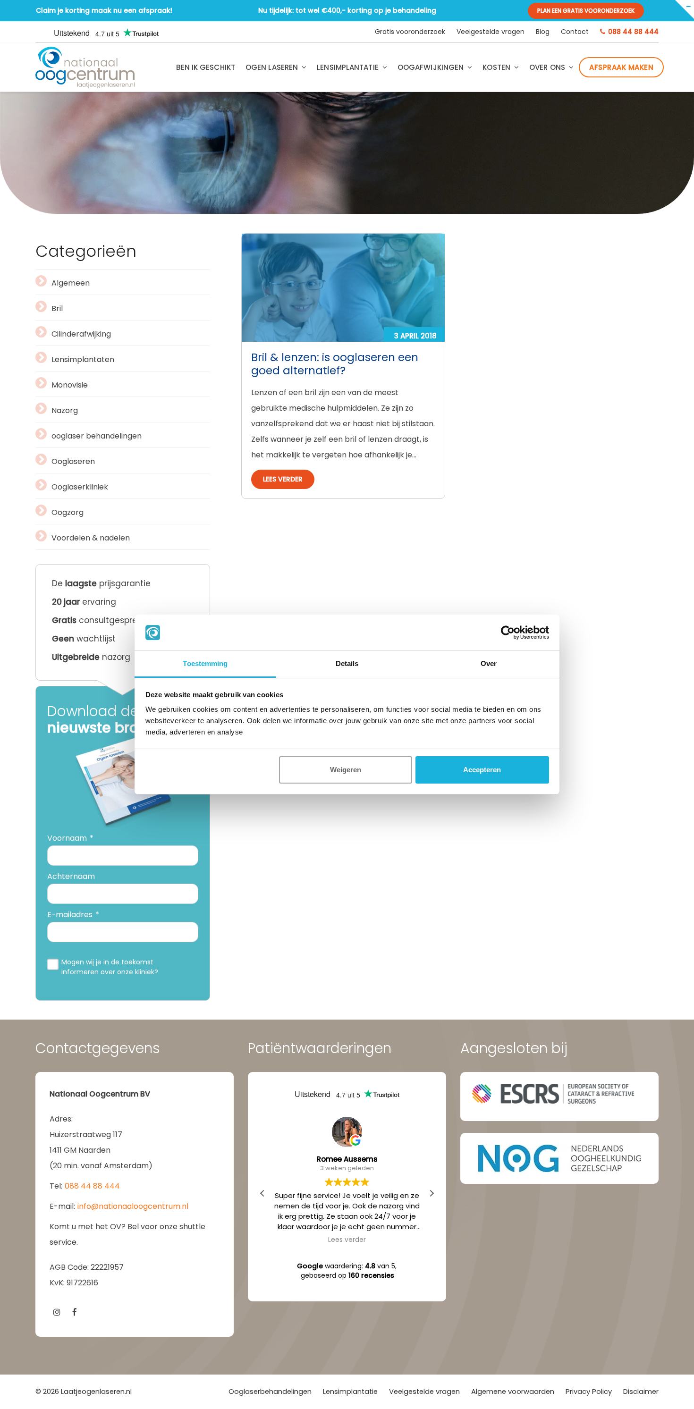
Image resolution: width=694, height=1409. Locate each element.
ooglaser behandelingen (96, 435)
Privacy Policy (589, 1391)
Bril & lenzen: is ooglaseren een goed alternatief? (334, 364)
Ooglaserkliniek (79, 486)
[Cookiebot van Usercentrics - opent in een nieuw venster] (507, 632)
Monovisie (69, 385)
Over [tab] (489, 663)
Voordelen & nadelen (90, 537)
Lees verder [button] (347, 1240)
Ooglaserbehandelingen (270, 1391)
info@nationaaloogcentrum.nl (132, 1206)
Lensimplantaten (82, 359)
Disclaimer (641, 1391)
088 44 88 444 (92, 1186)
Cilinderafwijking (81, 334)
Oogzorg (67, 512)
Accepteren (482, 770)
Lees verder (283, 479)
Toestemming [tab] (205, 663)
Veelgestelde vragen (424, 1391)
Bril (57, 308)
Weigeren (345, 770)
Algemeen (70, 283)
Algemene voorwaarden (512, 1391)
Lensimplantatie (350, 1391)
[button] (431, 1193)
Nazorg (64, 410)
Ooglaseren (73, 461)
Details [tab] (347, 663)
